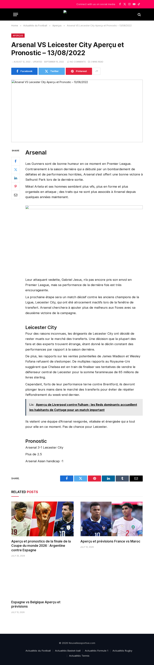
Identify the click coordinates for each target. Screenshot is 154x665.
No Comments (78, 62)
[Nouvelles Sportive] (76, 14)
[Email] (15, 195)
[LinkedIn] (15, 178)
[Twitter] (15, 169)
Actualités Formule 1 (96, 650)
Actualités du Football (38, 650)
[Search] (139, 14)
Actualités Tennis (79, 655)
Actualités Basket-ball (68, 650)
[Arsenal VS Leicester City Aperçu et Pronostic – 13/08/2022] (77, 111)
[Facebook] (15, 161)
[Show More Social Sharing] (96, 71)
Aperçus (18, 35)
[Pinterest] (15, 186)
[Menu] (15, 14)
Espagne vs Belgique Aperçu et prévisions (35, 604)
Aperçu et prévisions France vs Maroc (110, 541)
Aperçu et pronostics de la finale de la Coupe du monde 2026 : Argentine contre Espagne (41, 545)
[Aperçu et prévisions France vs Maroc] (111, 519)
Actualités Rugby (122, 650)
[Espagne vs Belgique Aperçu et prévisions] (42, 579)
